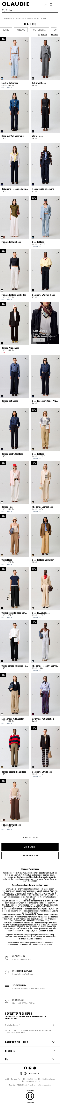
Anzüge (21, 30)
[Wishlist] (26, 41)
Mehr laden (30, 847)
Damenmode (32, 891)
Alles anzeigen (30, 855)
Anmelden (53, 1025)
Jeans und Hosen (32, 18)
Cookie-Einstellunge (47, 1079)
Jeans (6, 30)
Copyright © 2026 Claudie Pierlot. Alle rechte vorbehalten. (30, 1085)
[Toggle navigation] (56, 4)
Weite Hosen (39, 30)
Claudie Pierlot (8, 18)
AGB (7, 1079)
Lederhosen (23, 945)
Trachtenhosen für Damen (42, 945)
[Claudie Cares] (30, 1096)
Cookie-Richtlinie (30, 1079)
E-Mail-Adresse (11, 1025)
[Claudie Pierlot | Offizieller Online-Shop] (15, 4)
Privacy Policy (16, 1079)
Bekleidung (20, 18)
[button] (46, 4)
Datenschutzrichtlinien (31, 1081)
